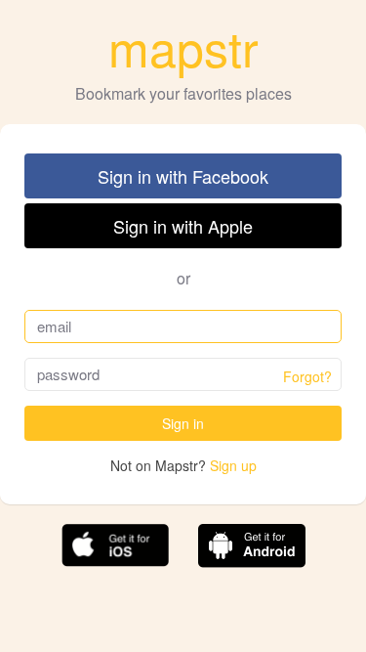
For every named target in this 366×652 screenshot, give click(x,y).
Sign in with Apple (183, 226)
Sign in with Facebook (183, 176)
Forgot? (307, 376)
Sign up (233, 465)
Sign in (183, 423)
